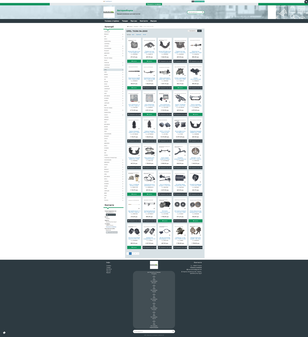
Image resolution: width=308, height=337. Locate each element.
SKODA (106, 77)
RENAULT (106, 34)
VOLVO (106, 91)
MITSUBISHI (107, 96)
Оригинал (138, 34)
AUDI (105, 72)
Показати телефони (154, 4)
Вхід (193, 1)
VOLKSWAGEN (107, 48)
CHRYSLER (106, 103)
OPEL (141, 26)
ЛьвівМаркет (108, 1)
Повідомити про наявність (166, 61)
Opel (133, 34)
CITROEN (106, 46)
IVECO (105, 39)
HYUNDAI (106, 98)
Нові (199, 30)
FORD (105, 55)
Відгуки (153, 21)
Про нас (134, 21)
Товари (125, 21)
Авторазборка (125, 10)
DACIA (105, 60)
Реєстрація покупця (199, 1)
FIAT (105, 36)
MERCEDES (106, 53)
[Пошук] (202, 12)
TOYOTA (106, 200)
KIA (105, 79)
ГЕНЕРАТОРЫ (107, 41)
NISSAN (106, 81)
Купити (135, 61)
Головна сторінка (112, 21)
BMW (105, 105)
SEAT (105, 93)
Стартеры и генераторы (110, 157)
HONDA (106, 100)
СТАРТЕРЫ (106, 43)
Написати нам (111, 214)
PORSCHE (106, 62)
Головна (130, 26)
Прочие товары (108, 58)
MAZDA (106, 74)
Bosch (144, 34)
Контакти (144, 21)
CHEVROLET (107, 32)
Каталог (136, 26)
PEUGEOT (106, 50)
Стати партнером (112, 232)
